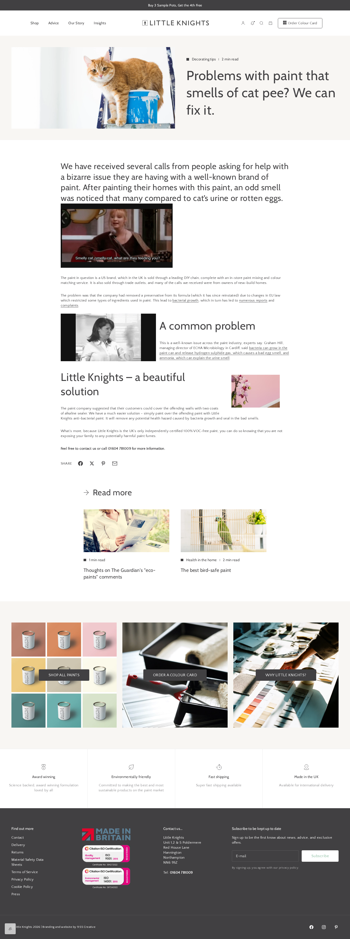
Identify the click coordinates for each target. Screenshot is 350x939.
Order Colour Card (302, 23)
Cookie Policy (22, 887)
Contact (17, 838)
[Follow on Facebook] (311, 927)
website (66, 927)
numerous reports (253, 300)
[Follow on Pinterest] (336, 927)
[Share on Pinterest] (103, 463)
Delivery (18, 845)
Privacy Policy (22, 879)
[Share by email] (115, 463)
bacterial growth (185, 300)
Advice (53, 23)
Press (15, 894)
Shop (34, 23)
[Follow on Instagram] (323, 927)
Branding (48, 927)
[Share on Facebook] (80, 463)
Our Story (76, 23)
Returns (17, 852)
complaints (69, 305)
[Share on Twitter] (92, 463)
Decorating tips (204, 59)
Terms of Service (24, 872)
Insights (100, 23)
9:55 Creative (86, 927)
